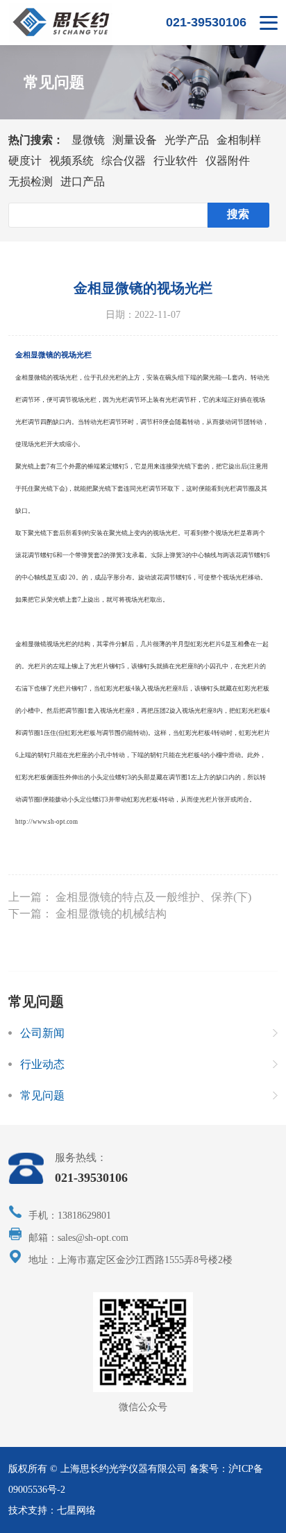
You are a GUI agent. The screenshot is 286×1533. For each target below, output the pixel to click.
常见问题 (42, 1095)
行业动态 (42, 1064)
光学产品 (187, 140)
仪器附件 (227, 161)
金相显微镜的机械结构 (111, 914)
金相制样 (239, 140)
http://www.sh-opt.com (46, 821)
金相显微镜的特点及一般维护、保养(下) (153, 897)
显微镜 (88, 140)
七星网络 (76, 1510)
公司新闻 (42, 1033)
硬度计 (25, 161)
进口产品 (82, 181)
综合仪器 (123, 161)
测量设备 (134, 140)
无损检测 (30, 181)
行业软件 (175, 161)
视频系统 (71, 161)
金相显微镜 (31, 377)
